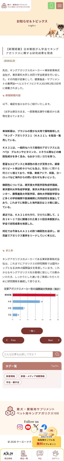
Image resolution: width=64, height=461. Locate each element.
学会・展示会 (12, 382)
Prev (13, 340)
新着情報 (10, 376)
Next (50, 340)
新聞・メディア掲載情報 (33, 376)
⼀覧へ (32, 330)
